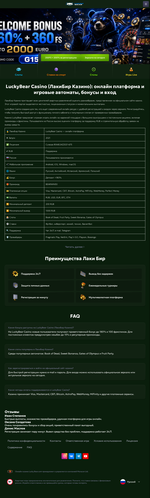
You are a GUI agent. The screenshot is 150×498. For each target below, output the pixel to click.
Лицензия (132, 440)
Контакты (55, 440)
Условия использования (108, 440)
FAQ (29, 447)
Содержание (15, 447)
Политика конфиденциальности (26, 440)
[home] (75, 4)
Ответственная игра (77, 440)
